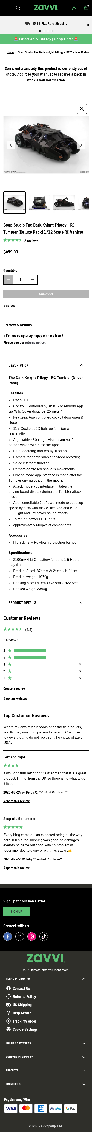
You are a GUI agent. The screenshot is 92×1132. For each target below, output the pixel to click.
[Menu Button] (6, 7)
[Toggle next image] (81, 145)
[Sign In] (74, 7)
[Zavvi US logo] (46, 7)
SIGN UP (16, 911)
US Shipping (22, 1004)
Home (10, 52)
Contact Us (21, 988)
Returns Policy (24, 996)
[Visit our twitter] (19, 936)
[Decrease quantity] (8, 279)
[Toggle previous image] (11, 145)
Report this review (16, 801)
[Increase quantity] (32, 279)
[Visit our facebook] (7, 936)
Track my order (24, 1021)
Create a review (14, 688)
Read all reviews (15, 699)
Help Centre (22, 1012)
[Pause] (87, 24)
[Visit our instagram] (31, 936)
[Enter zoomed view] (82, 109)
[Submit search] (18, 7)
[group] (46, 145)
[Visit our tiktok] (43, 936)
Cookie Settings (25, 1029)
